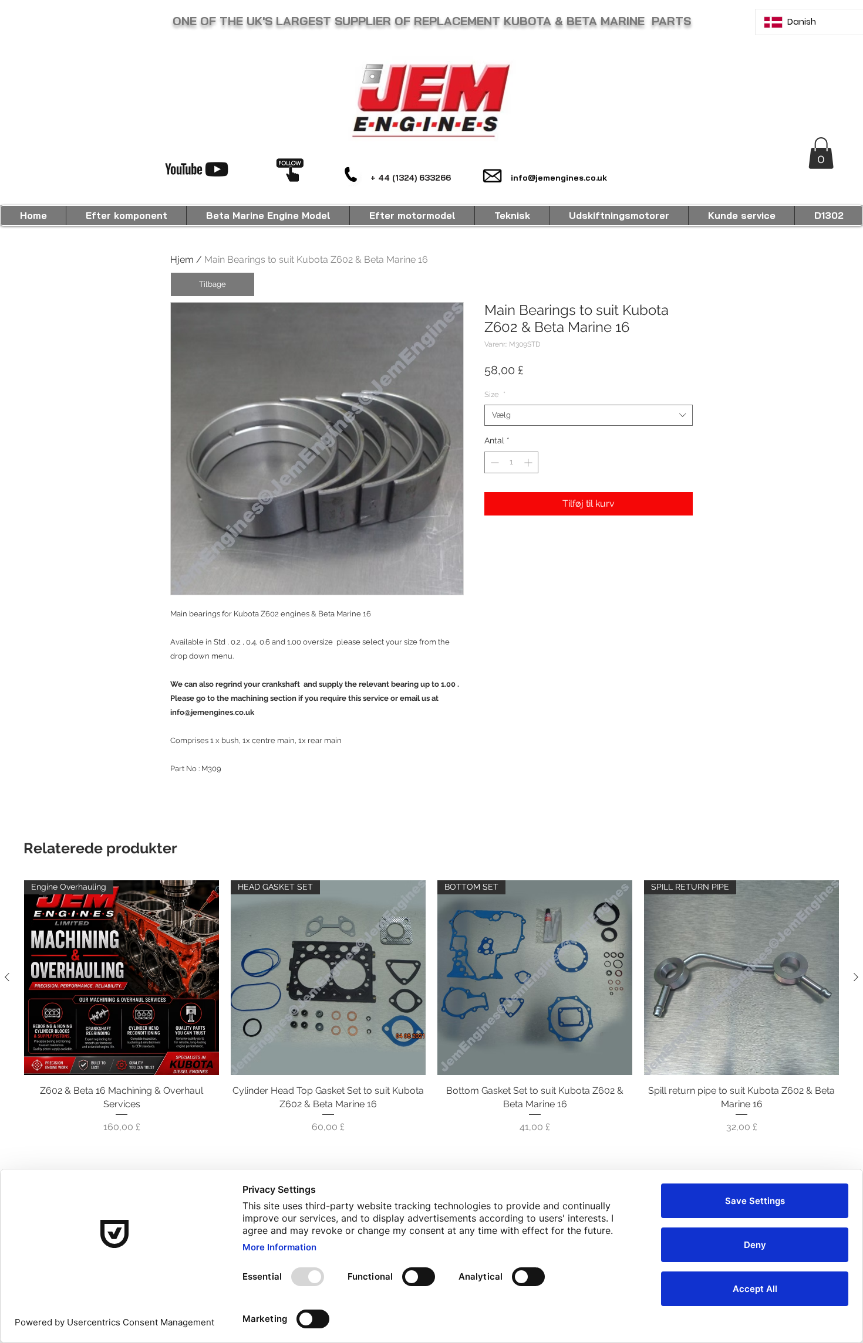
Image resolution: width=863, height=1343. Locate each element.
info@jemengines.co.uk (559, 177)
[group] (431, 1007)
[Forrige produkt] (7, 977)
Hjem (182, 259)
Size (494, 394)
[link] (821, 153)
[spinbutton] (511, 462)
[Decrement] (493, 462)
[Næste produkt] (856, 977)
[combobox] (588, 415)
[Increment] (529, 462)
